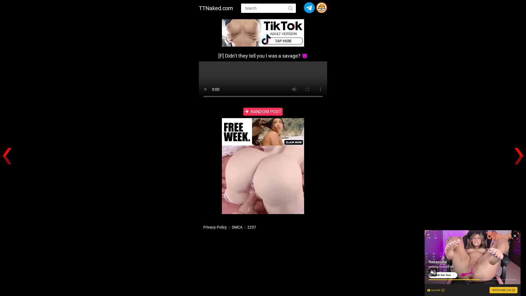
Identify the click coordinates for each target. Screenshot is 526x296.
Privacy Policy (215, 227)
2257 (251, 227)
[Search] (290, 8)
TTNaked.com (216, 8)
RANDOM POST (266, 111)
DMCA (237, 227)
